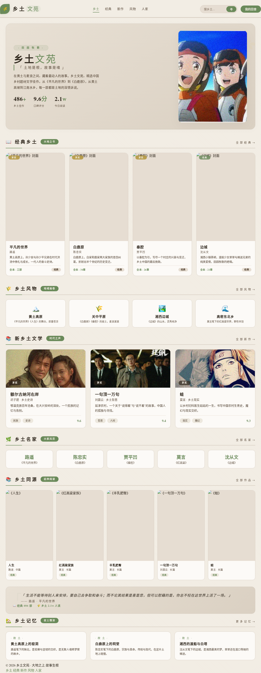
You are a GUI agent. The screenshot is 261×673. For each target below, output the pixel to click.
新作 (120, 9)
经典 (108, 9)
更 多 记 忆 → (245, 621)
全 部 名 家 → (245, 440)
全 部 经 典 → (245, 142)
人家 (145, 9)
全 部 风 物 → (245, 289)
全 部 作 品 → (245, 480)
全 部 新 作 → (245, 339)
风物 (132, 9)
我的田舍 (251, 9)
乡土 (96, 9)
